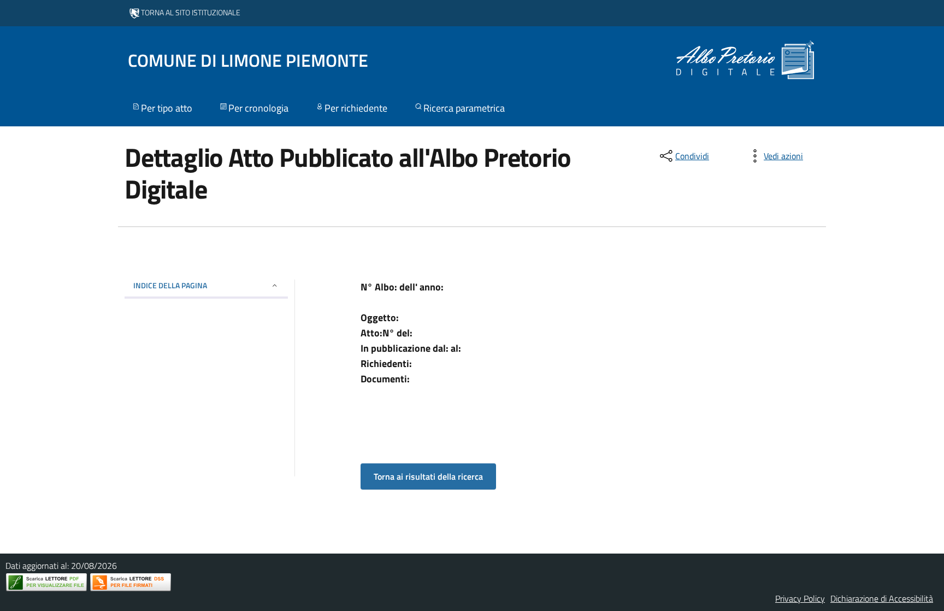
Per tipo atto (166, 108)
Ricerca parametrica (464, 108)
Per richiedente (355, 108)
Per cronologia (258, 108)
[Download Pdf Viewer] (46, 582)
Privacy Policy (800, 598)
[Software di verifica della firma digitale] (131, 582)
